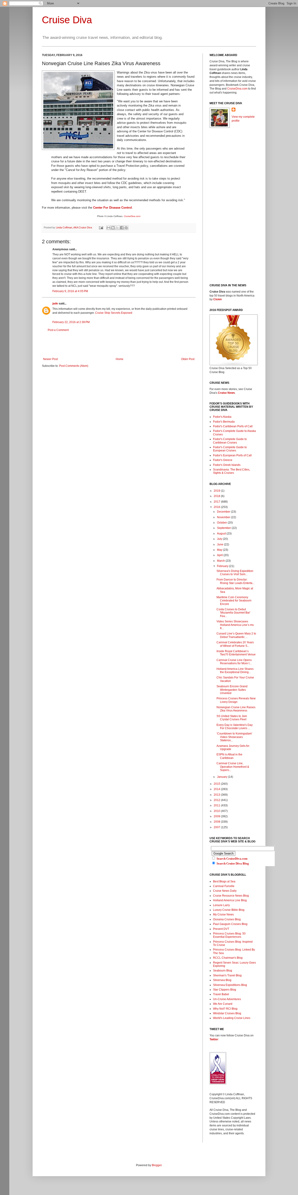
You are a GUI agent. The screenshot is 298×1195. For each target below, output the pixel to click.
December (224, 511)
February (223, 566)
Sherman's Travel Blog (227, 975)
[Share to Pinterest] (126, 227)
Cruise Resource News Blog (231, 895)
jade (55, 303)
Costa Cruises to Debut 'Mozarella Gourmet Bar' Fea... (233, 613)
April (220, 555)
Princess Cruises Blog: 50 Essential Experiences (229, 935)
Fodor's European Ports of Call (232, 455)
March (221, 560)
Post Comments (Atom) (73, 365)
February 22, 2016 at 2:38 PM (71, 322)
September (224, 528)
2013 (217, 794)
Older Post (187, 359)
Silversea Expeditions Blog (230, 985)
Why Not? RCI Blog (225, 1008)
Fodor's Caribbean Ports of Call (233, 426)
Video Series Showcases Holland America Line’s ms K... (235, 625)
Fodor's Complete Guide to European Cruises (230, 449)
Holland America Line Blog (230, 900)
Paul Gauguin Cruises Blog (230, 924)
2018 (217, 496)
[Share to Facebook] (121, 227)
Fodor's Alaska (222, 416)
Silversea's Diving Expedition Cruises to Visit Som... (235, 572)
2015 (217, 783)
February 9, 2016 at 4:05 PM (70, 291)
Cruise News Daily (225, 890)
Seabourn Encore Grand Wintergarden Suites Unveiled (232, 690)
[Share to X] (117, 227)
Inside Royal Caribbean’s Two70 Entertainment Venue (236, 653)
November (224, 517)
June (220, 544)
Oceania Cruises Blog (227, 919)
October (222, 522)
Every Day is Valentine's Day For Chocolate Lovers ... (235, 726)
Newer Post (50, 359)
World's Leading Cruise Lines (231, 1018)
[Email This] (108, 227)
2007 (217, 827)
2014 (217, 789)
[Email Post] (101, 227)
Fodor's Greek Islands (226, 465)
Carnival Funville (223, 886)
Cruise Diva (67, 19)
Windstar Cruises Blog (227, 1013)
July (220, 539)
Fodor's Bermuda (224, 421)
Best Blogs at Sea (224, 881)
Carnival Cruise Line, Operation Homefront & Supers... (233, 767)
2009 (217, 816)
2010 (217, 811)
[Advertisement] (118, 345)
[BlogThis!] (113, 227)
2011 (217, 805)
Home (119, 359)
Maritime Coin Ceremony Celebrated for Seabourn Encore (234, 601)
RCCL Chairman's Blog (228, 957)
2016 (217, 507)
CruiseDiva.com (132, 216)
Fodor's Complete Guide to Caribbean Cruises (230, 440)
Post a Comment (58, 330)
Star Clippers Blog (224, 989)
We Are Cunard (222, 1003)
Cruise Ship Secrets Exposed (113, 312)
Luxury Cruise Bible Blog (228, 909)
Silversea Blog (222, 980)
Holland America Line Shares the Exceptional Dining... (235, 670)
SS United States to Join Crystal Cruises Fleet (232, 717)
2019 (217, 490)
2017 (217, 501)
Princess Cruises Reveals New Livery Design (236, 700)
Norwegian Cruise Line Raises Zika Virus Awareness (236, 709)
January (222, 776)
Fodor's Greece (222, 460)
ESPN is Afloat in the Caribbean (229, 756)
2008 (217, 821)
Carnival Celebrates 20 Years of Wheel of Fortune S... (235, 644)
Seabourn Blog (222, 970)
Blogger (157, 1165)
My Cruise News (223, 914)
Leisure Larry (221, 905)
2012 (217, 800)
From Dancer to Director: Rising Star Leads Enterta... (235, 581)
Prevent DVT (221, 929)
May (220, 549)
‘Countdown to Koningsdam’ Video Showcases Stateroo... (234, 737)
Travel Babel (221, 994)
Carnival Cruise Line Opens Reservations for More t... (234, 661)
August (222, 533)
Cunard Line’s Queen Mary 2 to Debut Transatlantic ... (236, 635)
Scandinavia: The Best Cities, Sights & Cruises (231, 471)
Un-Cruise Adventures (227, 999)
